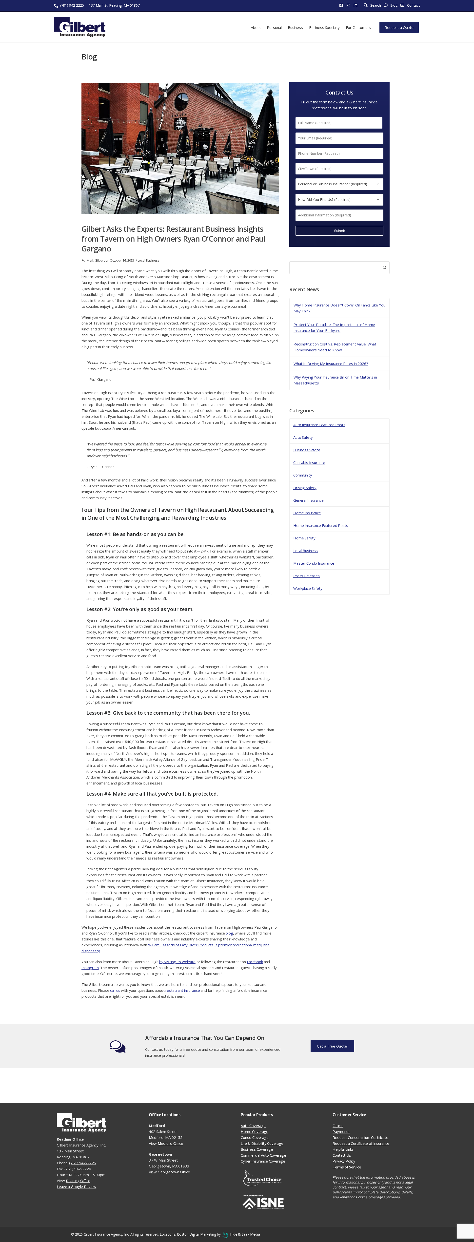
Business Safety (306, 449)
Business (295, 27)
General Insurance (308, 500)
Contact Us (342, 1155)
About (256, 27)
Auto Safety (303, 437)
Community (302, 475)
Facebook (255, 961)
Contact (413, 5)
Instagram (90, 967)
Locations (167, 1234)
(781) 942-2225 (72, 5)
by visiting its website (177, 961)
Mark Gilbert (96, 260)
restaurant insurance (182, 990)
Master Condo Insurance (313, 563)
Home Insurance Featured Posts (320, 525)
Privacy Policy (344, 1161)
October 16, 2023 (122, 260)
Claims (338, 1125)
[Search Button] (384, 268)
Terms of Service (347, 1167)
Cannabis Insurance (309, 462)
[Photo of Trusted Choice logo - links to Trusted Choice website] (283, 1178)
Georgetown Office (174, 1171)
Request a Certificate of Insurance (361, 1143)
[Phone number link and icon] (56, 5)
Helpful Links (343, 1149)
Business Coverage (257, 1149)
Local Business (305, 550)
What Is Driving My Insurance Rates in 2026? (331, 363)
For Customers (358, 27)
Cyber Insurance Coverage (263, 1161)
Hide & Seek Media (245, 1234)
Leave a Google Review (76, 1186)
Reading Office (78, 1180)
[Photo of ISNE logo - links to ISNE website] (283, 1202)
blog (229, 933)
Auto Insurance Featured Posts (319, 424)
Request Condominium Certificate (360, 1137)
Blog (394, 5)
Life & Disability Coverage (262, 1143)
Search (375, 5)
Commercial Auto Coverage (263, 1155)
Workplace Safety (307, 588)
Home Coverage (254, 1131)
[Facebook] (343, 5)
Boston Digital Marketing (196, 1234)
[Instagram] (350, 5)
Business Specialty (324, 27)
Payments (341, 1131)
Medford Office (170, 1143)
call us (115, 990)
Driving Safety (304, 487)
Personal (274, 27)
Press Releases (306, 575)
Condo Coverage (255, 1137)
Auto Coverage (253, 1125)
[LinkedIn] (357, 5)
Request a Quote (399, 27)
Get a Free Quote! (332, 1046)
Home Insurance (307, 512)
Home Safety (304, 537)
